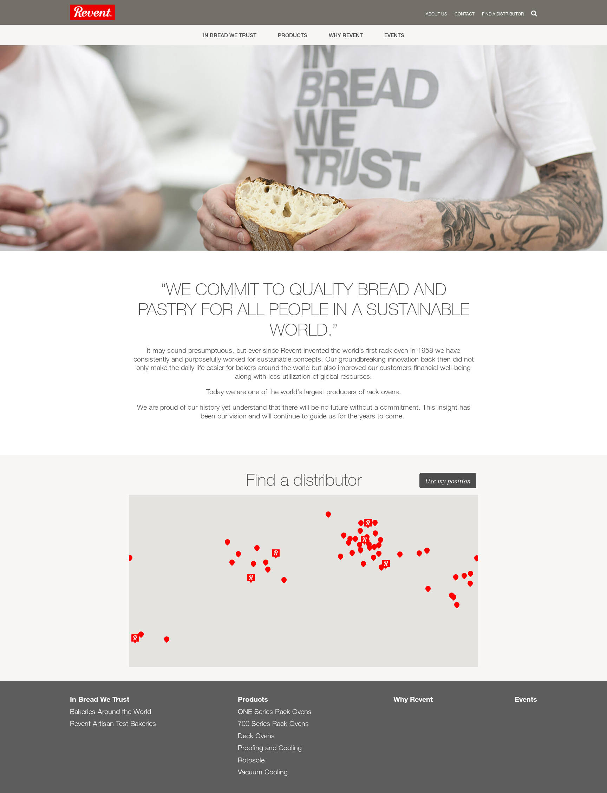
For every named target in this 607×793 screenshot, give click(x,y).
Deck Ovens (256, 736)
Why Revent (346, 35)
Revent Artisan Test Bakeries (113, 723)
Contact (465, 13)
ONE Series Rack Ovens (275, 711)
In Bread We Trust (229, 35)
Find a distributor (503, 13)
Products (292, 35)
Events (394, 35)
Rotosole (251, 760)
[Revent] (92, 14)
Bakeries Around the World (110, 711)
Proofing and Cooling (270, 748)
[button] (368, 523)
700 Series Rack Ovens (273, 723)
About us (436, 13)
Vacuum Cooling (263, 772)
